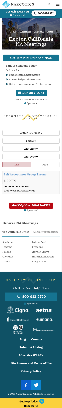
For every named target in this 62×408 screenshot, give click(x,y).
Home (13, 32)
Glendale (8, 256)
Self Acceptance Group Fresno (25, 174)
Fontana (7, 247)
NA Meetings (25, 32)
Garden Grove (40, 251)
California (39, 32)
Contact (36, 339)
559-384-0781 (33, 93)
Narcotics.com (24, 394)
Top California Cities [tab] (15, 232)
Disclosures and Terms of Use (31, 363)
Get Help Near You (17, 11)
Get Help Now (31, 205)
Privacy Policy (31, 371)
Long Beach (39, 261)
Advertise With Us (31, 355)
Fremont (37, 247)
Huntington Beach (43, 256)
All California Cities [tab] (46, 232)
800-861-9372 (46, 13)
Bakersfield (39, 242)
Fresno (6, 251)
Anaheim (8, 242)
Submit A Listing (31, 347)
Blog (23, 339)
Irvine (6, 261)
